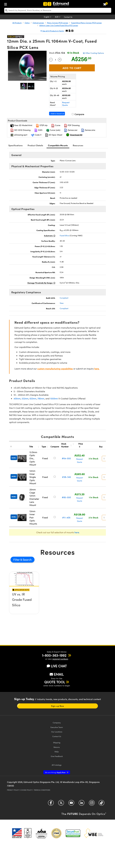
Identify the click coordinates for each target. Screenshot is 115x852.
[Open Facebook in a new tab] (51, 803)
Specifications (15, 145)
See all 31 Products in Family (53, 31)
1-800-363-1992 (54, 655)
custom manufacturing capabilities (55, 368)
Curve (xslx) (54, 130)
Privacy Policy (13, 790)
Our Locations (56, 731)
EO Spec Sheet (55, 134)
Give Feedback (57, 756)
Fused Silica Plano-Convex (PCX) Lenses (86, 23)
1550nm (54, 398)
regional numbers (60, 659)
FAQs (57, 751)
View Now (24, 604)
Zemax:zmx (89, 130)
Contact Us (68, 17)
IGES (39, 130)
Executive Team (56, 727)
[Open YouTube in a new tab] (71, 803)
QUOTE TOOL (54, 682)
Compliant (64, 298)
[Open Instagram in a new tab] (92, 803)
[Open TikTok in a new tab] (101, 803)
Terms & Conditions (42, 790)
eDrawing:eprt (20, 134)
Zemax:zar (72, 130)
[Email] (66, 30)
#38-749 (66, 476)
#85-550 (66, 497)
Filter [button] (16, 559)
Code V (37, 134)
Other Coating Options (94, 53)
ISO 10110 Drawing (22, 130)
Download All (76, 134)
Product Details (35, 145)
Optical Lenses (38, 23)
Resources (78, 145)
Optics (27, 23)
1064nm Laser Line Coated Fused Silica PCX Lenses (58, 25)
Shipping (56, 742)
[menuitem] (6, 3)
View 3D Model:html (23, 125)
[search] (57, 10)
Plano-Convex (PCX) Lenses (57, 23)
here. (96, 368)
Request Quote (66, 104)
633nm (33, 398)
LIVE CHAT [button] (59, 666)
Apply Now (55, 772)
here (76, 532)
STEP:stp (43, 125)
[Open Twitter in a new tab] (61, 803)
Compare (79, 114)
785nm (40, 398)
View (62, 303)
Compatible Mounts (58, 145)
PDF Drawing (73, 125)
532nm (25, 398)
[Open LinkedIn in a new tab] (81, 803)
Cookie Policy (26, 790)
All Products (17, 23)
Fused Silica (64, 235)
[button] (69, 30)
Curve (57, 125)
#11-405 (66, 517)
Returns (57, 747)
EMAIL (59, 674)
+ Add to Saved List (57, 113)
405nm (17, 398)
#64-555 (66, 458)
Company (57, 722)
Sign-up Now (57, 706)
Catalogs (57, 765)
